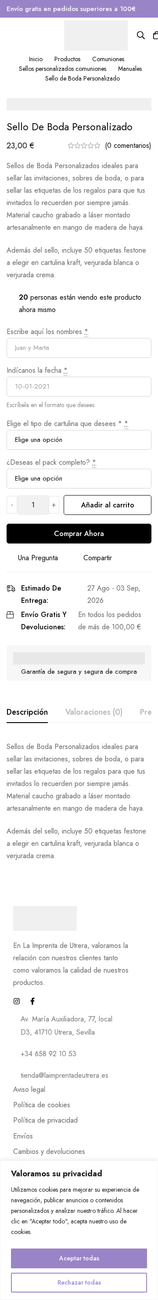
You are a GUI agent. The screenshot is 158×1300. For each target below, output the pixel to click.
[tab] (27, 712)
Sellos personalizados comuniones (62, 68)
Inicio (36, 59)
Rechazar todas (79, 1282)
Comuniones (108, 59)
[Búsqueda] (141, 35)
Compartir (97, 558)
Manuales (130, 68)
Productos (67, 59)
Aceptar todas (79, 1258)
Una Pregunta (38, 558)
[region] (79, 1230)
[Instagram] (16, 1001)
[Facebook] (32, 1001)
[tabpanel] (79, 801)
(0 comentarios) (128, 145)
